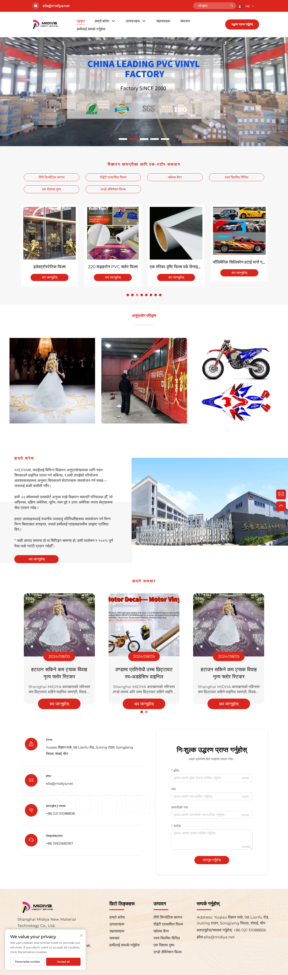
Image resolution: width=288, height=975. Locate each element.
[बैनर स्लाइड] (144, 91)
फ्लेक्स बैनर (175, 177)
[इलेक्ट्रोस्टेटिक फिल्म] (49, 233)
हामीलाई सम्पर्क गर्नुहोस (91, 29)
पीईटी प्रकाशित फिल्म (113, 177)
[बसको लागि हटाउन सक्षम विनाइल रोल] (144, 379)
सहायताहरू (163, 21)
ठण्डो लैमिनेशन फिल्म (113, 189)
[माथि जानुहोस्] (281, 506)
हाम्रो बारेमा (102, 21)
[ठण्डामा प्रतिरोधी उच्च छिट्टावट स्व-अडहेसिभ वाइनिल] (144, 624)
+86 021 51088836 (249, 930)
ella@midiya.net (59, 784)
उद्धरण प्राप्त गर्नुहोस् (242, 24)
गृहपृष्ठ (81, 21)
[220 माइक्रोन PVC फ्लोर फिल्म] (112, 233)
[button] (123, 139)
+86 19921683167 (59, 843)
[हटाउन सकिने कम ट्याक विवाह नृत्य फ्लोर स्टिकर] (59, 624)
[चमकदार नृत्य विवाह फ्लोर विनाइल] (52, 379)
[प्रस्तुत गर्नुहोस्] (231, 5)
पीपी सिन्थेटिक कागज (52, 177)
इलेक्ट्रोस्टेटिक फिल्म (49, 266)
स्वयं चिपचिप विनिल (236, 177)
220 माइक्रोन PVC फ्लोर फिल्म (112, 266)
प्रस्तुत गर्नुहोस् (212, 860)
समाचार (185, 21)
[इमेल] (281, 494)
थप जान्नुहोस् (49, 277)
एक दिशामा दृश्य (51, 189)
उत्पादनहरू (133, 21)
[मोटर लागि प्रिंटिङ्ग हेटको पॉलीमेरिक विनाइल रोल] (236, 379)
